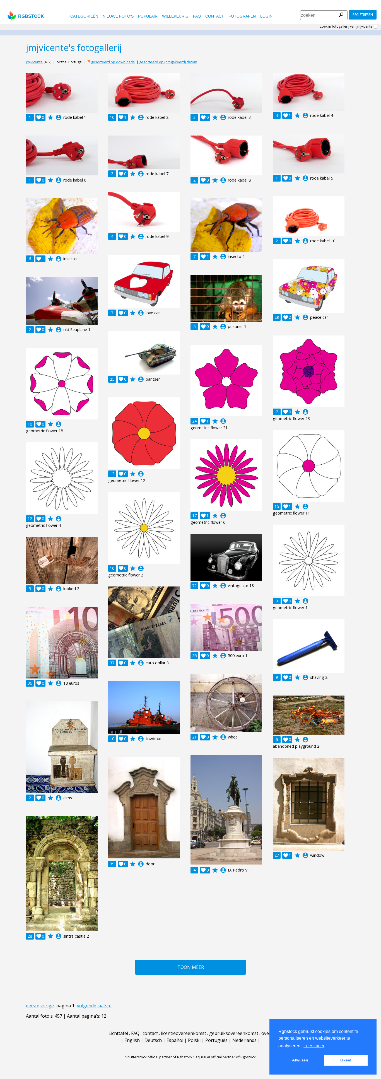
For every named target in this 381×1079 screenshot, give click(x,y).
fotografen (242, 16)
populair (148, 16)
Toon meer (190, 967)
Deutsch (153, 1040)
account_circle (58, 117)
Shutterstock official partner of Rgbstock (158, 1056)
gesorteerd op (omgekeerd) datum (168, 61)
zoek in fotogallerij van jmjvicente (346, 26)
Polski (194, 1040)
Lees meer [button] (313, 1045)
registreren (363, 14)
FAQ (197, 16)
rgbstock (31, 16)
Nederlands (244, 1040)
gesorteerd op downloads (113, 61)
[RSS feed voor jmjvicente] (88, 61)
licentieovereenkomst (183, 1033)
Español (175, 1040)
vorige (47, 1006)
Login (266, 16)
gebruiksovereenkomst (233, 1033)
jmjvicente (34, 61)
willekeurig (175, 16)
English (132, 1040)
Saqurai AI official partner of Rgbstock (224, 1056)
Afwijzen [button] (300, 1060)
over (266, 1033)
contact (214, 16)
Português (216, 1040)
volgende (86, 1006)
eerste (32, 1006)
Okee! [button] (345, 1060)
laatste (104, 1006)
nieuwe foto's (118, 16)
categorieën (84, 16)
